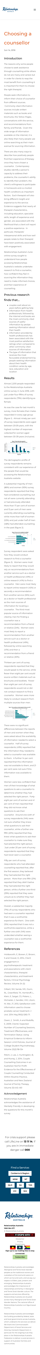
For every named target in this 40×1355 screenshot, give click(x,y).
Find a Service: (20, 1167)
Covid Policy (20, 1244)
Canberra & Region (20, 1173)
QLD (10, 1185)
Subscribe (20, 1257)
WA (25, 1191)
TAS (30, 1185)
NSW (15, 1179)
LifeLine (14, 1141)
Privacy (20, 1242)
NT (26, 1179)
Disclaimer (20, 1239)
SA (20, 1185)
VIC (15, 1191)
